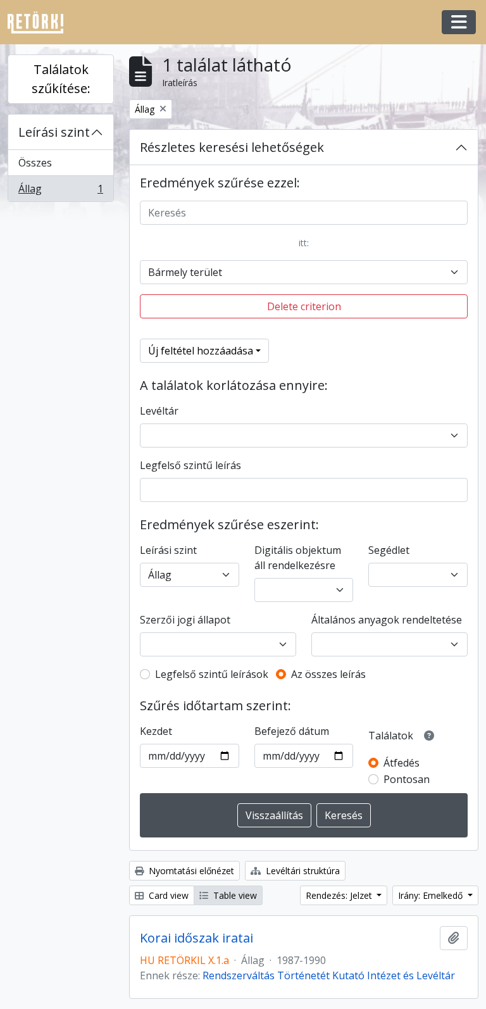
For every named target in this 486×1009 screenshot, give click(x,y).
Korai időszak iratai (196, 938)
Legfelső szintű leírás (190, 465)
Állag (60, 191)
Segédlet (388, 550)
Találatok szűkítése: (61, 79)
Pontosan (406, 779)
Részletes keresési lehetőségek (232, 147)
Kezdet (156, 731)
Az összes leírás (328, 674)
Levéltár (159, 411)
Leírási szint (54, 132)
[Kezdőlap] (40, 22)
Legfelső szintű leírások (211, 674)
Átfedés (401, 763)
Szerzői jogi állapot (185, 620)
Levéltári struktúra (301, 871)
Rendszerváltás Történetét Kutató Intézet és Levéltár (328, 975)
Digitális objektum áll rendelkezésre (297, 557)
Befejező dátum (291, 731)
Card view (167, 895)
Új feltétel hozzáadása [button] (200, 351)
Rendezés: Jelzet (340, 895)
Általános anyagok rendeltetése (386, 620)
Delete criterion (304, 306)
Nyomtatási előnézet (190, 871)
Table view (234, 895)
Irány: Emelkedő (431, 895)
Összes (35, 163)
